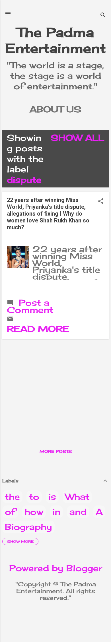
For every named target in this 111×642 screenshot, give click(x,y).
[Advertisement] (55, 383)
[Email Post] (10, 319)
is (52, 497)
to (34, 497)
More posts (56, 451)
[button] (100, 202)
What (77, 497)
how (33, 512)
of (10, 512)
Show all (77, 138)
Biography (28, 527)
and (78, 512)
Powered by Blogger (55, 568)
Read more (38, 329)
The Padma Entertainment (55, 40)
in (56, 512)
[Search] (103, 15)
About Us (55, 109)
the (12, 497)
